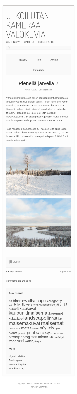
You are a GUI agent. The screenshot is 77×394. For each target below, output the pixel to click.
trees (12, 340)
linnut (52, 318)
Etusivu (23, 59)
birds (17, 300)
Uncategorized (45, 89)
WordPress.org (16, 368)
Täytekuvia (65, 271)
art (10, 301)
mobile (35, 328)
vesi (20, 340)
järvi (59, 304)
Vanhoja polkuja (14, 271)
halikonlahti (45, 304)
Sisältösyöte (15, 360)
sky (47, 332)
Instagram (38, 70)
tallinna (53, 337)
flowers (27, 304)
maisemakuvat (24, 322)
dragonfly (55, 301)
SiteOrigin (43, 386)
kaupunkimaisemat (29, 312)
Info (39, 59)
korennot (56, 313)
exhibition (15, 304)
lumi (60, 318)
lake (20, 318)
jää (65, 304)
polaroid (22, 333)
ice (53, 304)
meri (18, 328)
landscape (35, 317)
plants (13, 332)
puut (31, 332)
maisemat (52, 322)
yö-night (37, 341)
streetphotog (19, 336)
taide (34, 337)
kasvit (14, 308)
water (29, 340)
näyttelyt (48, 327)
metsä (26, 327)
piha (58, 328)
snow (53, 333)
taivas (43, 336)
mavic (16, 261)
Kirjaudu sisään (17, 356)
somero (60, 333)
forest (35, 304)
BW (24, 300)
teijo (61, 337)
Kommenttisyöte (17, 364)
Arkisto (54, 59)
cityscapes (38, 300)
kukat (12, 318)
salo (40, 332)
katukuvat (28, 308)
